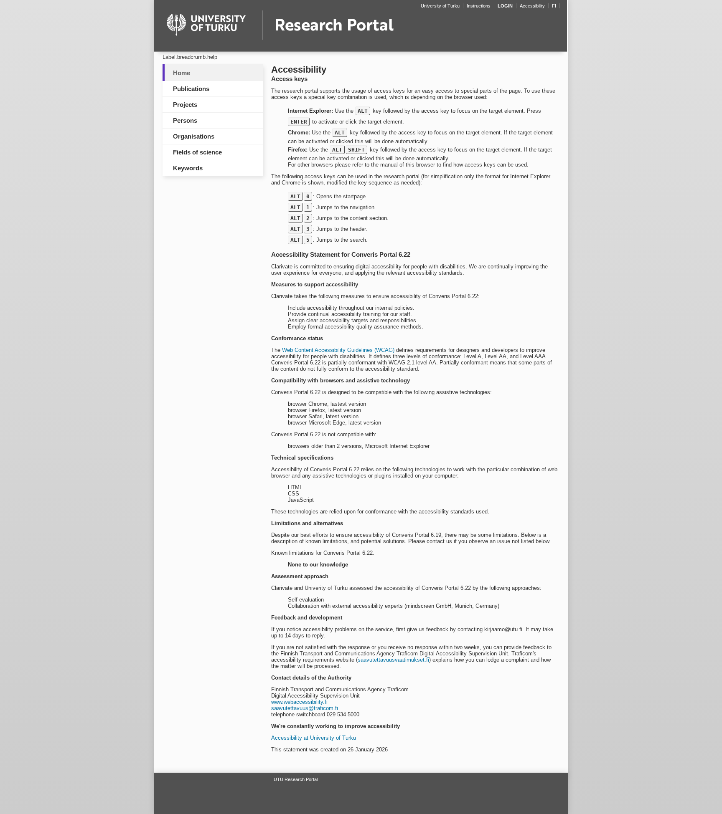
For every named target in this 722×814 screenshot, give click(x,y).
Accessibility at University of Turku (313, 738)
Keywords (188, 168)
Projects (185, 104)
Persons (185, 120)
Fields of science (197, 152)
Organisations (193, 136)
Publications (191, 88)
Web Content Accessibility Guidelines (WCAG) (338, 350)
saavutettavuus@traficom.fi (304, 708)
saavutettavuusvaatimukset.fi (393, 660)
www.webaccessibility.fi (299, 702)
